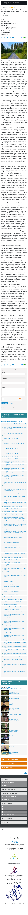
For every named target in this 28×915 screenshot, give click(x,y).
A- (20, 7)
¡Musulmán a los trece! (9, 581)
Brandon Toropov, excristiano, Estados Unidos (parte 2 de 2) (15, 503)
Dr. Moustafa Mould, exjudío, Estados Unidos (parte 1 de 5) (15, 640)
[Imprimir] (7, 37)
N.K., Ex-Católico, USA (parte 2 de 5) (12, 451)
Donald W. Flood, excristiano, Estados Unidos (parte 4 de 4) (15, 576)
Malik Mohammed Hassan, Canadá (11, 446)
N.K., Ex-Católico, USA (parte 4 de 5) (12, 456)
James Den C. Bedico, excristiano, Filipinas (13, 659)
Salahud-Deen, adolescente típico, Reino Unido (15, 747)
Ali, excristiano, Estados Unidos (10, 540)
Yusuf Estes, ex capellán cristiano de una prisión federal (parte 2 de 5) (14, 465)
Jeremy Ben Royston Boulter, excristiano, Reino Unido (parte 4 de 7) (14, 625)
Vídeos (9, 687)
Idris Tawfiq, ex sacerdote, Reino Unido (15, 709)
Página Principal (5, 829)
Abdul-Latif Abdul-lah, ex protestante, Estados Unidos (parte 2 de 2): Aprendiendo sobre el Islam (14, 518)
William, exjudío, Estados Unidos (11, 559)
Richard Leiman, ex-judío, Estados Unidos (13, 511)
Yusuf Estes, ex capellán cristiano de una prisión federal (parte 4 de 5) (14, 472)
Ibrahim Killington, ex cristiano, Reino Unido (14, 720)
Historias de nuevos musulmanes (12, 16)
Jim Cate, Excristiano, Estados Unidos (12, 545)
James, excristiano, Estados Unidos (11, 661)
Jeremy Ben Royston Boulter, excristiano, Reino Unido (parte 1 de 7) (14, 615)
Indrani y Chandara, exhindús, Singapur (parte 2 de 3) (15, 483)
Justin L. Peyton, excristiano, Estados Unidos (13, 601)
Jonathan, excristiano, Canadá (10, 604)
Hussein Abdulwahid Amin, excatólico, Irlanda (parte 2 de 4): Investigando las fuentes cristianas (15, 525)
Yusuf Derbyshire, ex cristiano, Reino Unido (14, 736)
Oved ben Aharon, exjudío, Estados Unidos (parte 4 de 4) (15, 675)
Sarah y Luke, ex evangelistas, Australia (14, 693)
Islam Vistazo (21, 829)
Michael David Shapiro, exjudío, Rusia (12, 547)
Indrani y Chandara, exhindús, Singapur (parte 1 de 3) (15, 479)
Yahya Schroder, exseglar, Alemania (11, 542)
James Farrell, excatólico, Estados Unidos (13, 606)
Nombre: (3, 372)
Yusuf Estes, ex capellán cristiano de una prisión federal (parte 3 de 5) (14, 469)
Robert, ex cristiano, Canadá (13, 704)
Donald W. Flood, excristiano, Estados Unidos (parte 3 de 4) (15, 572)
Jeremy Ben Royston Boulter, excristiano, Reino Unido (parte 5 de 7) (14, 629)
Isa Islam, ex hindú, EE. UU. (15, 741)
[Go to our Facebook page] (10, 838)
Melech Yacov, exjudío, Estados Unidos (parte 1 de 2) (15, 551)
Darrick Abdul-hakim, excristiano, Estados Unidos (14, 496)
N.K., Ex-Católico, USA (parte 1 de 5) (12, 448)
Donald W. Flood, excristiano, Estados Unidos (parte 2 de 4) (15, 569)
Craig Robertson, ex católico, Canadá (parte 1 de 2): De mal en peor (15, 424)
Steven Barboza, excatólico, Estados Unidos (13, 611)
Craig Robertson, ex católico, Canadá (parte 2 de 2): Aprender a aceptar (15, 428)
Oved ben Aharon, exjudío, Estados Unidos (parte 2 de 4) (15, 668)
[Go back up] (25, 773)
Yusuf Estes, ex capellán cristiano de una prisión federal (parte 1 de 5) (14, 462)
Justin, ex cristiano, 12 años (15, 714)
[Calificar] (1, 37)
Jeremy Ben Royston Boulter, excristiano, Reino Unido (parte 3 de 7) (14, 622)
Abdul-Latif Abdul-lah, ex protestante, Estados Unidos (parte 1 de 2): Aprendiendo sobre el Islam (14, 514)
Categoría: (4, 15)
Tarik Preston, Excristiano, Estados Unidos (13, 599)
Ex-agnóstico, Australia (14, 698)
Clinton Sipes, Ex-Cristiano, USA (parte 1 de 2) (14, 441)
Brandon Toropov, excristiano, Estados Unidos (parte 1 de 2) (15, 499)
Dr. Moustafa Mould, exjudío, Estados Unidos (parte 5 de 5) (15, 654)
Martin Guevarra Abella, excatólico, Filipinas (13, 656)
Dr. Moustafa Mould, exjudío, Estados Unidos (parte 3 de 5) (15, 647)
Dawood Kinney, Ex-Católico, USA (11, 438)
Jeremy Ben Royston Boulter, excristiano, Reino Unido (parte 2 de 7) (14, 618)
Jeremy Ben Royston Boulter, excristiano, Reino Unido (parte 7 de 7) (14, 636)
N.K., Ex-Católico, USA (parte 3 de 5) (12, 453)
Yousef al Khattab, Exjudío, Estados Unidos (13, 506)
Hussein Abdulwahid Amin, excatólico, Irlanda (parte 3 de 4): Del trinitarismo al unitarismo (15, 528)
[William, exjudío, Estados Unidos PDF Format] (10, 37)
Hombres (21, 688)
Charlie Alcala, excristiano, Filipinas (11, 586)
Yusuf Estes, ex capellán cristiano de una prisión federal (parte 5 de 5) (14, 476)
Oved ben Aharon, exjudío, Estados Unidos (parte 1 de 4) (15, 665)
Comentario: (4, 387)
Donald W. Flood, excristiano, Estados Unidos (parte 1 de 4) (15, 565)
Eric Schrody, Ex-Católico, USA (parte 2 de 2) (13, 433)
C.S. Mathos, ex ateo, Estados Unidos (12, 508)
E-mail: (2, 380)
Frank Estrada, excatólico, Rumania (11, 594)
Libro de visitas (5, 831)
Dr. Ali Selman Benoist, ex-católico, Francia (13, 537)
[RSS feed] (18, 838)
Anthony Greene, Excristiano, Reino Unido (13, 535)
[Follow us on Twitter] (14, 838)
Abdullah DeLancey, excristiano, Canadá (12, 562)
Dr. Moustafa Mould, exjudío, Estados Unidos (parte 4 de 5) (15, 650)
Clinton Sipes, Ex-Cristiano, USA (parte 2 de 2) (14, 443)
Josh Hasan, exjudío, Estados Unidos (12, 584)
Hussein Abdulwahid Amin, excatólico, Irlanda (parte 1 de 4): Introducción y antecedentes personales (15, 521)
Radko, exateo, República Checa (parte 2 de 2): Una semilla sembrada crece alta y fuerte (15, 493)
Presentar (5, 403)
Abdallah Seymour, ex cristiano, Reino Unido (14, 725)
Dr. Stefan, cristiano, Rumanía (13, 753)
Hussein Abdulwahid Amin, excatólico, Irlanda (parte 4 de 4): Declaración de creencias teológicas (15, 532)
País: (2, 376)
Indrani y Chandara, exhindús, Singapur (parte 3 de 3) (15, 486)
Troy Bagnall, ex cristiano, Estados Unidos (13, 589)
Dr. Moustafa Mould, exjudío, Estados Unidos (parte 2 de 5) (15, 643)
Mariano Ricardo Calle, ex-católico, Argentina (13, 557)
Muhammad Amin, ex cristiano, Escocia (13, 731)
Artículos (2, 16)
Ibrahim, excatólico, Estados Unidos (11, 609)
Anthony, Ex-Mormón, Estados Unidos (12, 591)
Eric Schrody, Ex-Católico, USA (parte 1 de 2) (13, 430)
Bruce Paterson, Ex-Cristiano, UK (11, 435)
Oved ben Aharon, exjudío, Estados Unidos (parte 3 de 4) (15, 672)
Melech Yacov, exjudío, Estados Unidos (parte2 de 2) (14, 554)
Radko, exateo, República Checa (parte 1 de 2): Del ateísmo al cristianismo (15, 490)
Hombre (22, 16)
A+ (24, 7)
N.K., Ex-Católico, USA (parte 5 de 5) (12, 458)
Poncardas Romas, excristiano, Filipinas (12, 579)
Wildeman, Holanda (8, 596)
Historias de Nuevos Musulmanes (9, 688)
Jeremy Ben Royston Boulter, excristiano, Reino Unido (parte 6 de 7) (14, 632)
